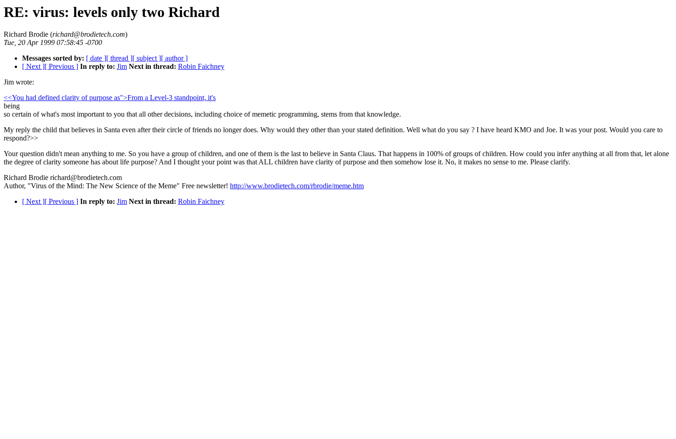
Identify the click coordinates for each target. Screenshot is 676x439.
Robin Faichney (201, 66)
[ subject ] (146, 58)
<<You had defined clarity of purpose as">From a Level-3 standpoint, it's (110, 97)
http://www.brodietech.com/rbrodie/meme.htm (297, 186)
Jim (122, 66)
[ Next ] (33, 66)
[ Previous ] (61, 66)
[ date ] (96, 58)
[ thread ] (119, 58)
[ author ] (174, 58)
